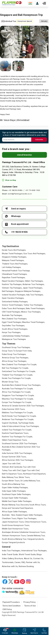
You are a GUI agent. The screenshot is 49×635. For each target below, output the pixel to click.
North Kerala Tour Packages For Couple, (19, 416)
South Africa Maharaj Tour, (13, 484)
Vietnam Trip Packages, (12, 288)
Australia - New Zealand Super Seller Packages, (22, 515)
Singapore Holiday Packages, (14, 257)
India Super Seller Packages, (14, 491)
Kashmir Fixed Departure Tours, (15, 433)
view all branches (24, 155)
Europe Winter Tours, (11, 480)
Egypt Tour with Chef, (31, 470)
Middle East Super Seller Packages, (17, 501)
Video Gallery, (8, 558)
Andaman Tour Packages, (33, 284)
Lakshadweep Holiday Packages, (16, 336)
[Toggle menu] (44, 3)
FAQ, (23, 562)
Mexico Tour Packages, (31, 312)
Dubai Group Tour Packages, (14, 354)
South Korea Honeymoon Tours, (16, 525)
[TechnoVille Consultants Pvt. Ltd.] (10, 592)
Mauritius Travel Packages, (33, 322)
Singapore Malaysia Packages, (28, 291)
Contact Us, (38, 558)
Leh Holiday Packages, (11, 267)
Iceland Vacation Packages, (14, 295)
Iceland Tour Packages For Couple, (17, 430)
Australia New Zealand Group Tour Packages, (21, 385)
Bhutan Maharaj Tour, (11, 505)
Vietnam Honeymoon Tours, (14, 535)
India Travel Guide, (10, 554)
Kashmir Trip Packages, (12, 284)
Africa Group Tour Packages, (14, 361)
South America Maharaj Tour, (14, 539)
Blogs (39, 554)
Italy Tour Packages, (34, 295)
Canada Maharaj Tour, (36, 535)
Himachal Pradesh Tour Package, (16, 270)
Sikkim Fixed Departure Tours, (14, 440)
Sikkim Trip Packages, (34, 281)
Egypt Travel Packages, (12, 322)
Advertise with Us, (10, 566)
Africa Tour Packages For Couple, (16, 392)
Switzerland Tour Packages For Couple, (19, 371)
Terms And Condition (11, 606)
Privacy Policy (29, 602)
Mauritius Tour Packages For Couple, (17, 399)
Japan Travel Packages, (33, 288)
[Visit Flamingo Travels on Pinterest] (22, 582)
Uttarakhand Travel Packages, (14, 274)
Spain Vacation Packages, (13, 298)
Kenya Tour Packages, (11, 332)
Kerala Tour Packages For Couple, (16, 378)
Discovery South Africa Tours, (33, 505)
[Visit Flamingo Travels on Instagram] (28, 582)
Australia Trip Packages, (12, 315)
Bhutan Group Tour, (10, 382)
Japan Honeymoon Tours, (13, 522)
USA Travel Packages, (11, 312)
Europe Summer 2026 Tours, (14, 457)
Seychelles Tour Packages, (13, 325)
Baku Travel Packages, (35, 308)
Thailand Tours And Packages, (15, 264)
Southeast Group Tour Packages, (16, 347)
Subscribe (39, 139)
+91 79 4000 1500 (32, 190)
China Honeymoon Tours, (36, 522)
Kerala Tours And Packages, (14, 250)
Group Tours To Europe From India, (17, 351)
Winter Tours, (24, 477)
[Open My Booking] (37, 3)
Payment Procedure (11, 602)
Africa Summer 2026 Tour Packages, (17, 460)
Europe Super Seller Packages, (15, 498)
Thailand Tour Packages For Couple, (17, 375)
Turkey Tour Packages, (33, 305)
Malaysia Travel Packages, (13, 260)
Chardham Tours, (9, 518)
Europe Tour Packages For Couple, (17, 402)
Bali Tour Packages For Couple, (15, 368)
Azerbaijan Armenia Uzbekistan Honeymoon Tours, (24, 532)
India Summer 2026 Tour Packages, (17, 453)
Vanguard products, (35, 539)
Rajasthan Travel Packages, (13, 277)
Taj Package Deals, (26, 423)
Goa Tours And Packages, (34, 253)
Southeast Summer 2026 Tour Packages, (19, 443)
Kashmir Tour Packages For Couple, (17, 436)
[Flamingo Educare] (26, 592)
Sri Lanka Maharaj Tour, (30, 480)
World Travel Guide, (27, 554)
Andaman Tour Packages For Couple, (18, 419)
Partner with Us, (33, 562)
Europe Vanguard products (13, 542)
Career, (18, 562)
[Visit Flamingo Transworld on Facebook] (5, 582)
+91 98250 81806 (15, 190)
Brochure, (19, 558)
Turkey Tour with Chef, (11, 470)
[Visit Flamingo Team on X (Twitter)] (11, 582)
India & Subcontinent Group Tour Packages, (20, 426)
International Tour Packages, (34, 550)
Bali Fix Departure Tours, (12, 474)
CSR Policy (7, 609)
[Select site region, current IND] (30, 3)
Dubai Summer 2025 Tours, (13, 409)
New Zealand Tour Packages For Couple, (19, 364)
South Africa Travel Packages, (15, 329)
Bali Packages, (8, 291)
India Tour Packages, (11, 550)
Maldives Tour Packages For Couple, (17, 412)
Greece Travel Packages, (12, 305)
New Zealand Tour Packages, (14, 319)
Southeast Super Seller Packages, (16, 494)
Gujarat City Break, (10, 423)
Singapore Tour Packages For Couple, (18, 395)
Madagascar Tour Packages (14, 339)
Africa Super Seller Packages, (14, 511)
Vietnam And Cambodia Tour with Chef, (19, 467)
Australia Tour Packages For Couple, (17, 388)
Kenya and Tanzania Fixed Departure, (17, 508)
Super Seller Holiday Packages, (15, 487)
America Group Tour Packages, (15, 357)
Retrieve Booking (26, 566)
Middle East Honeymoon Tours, (15, 529)
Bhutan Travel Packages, (12, 253)
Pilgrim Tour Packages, (27, 518)
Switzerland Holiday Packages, (15, 301)
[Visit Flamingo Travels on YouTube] (17, 582)
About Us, (28, 558)
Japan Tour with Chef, (11, 463)
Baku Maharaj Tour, (10, 477)
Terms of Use (30, 606)
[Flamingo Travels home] (12, 3)
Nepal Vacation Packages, (13, 281)
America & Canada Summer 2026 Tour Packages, (23, 406)
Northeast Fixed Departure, (34, 474)
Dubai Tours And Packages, (13, 308)
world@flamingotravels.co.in (20, 194)
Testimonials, (8, 562)
